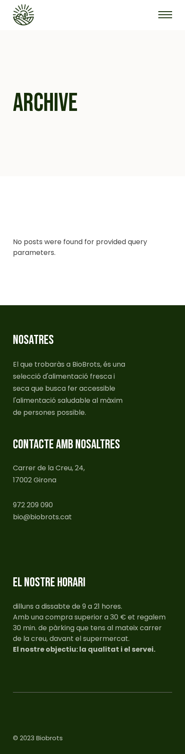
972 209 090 (33, 505)
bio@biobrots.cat (42, 517)
